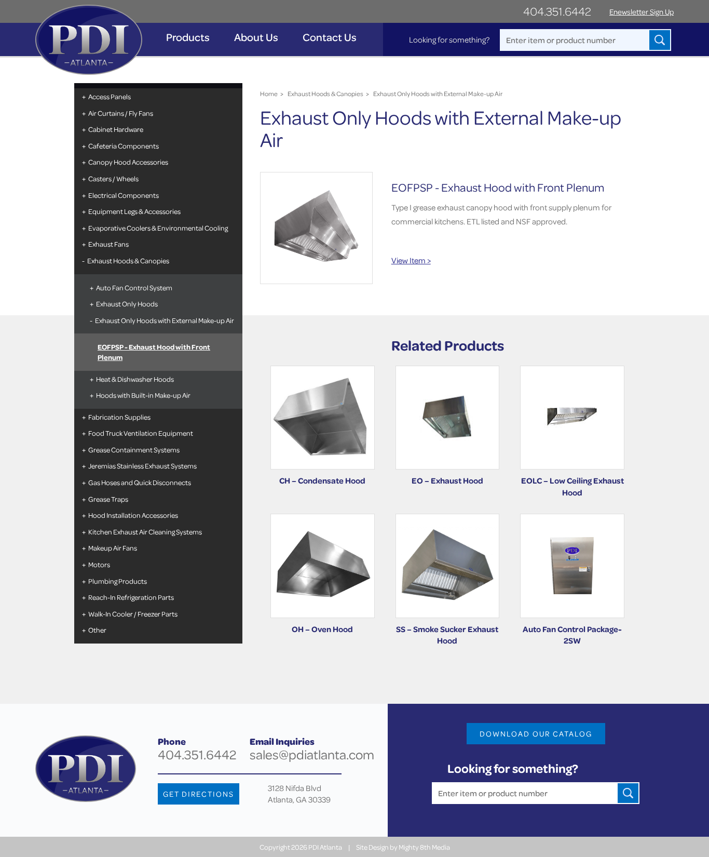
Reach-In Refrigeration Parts (131, 597)
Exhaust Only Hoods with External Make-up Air (164, 320)
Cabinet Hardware (115, 129)
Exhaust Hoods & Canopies (128, 260)
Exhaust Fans (108, 244)
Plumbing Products (117, 581)
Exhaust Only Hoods (127, 304)
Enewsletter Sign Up (641, 11)
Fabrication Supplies (119, 417)
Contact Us (330, 37)
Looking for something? (449, 39)
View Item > (411, 260)
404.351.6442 (557, 11)
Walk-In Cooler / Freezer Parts (133, 614)
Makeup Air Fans (112, 548)
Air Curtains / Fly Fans (120, 113)
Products (188, 37)
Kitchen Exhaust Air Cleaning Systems (145, 532)
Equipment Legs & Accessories (134, 211)
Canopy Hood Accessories (128, 162)
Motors (99, 564)
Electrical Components (123, 195)
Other (97, 630)
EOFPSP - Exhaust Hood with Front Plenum (154, 352)
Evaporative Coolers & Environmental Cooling (158, 228)
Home (269, 93)
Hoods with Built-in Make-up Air (143, 395)
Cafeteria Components (123, 146)
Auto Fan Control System (134, 287)
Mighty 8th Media (424, 847)
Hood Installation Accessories (133, 515)
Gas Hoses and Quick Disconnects (139, 482)
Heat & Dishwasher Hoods (135, 379)
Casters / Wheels (113, 178)
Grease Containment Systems (134, 449)
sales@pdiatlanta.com (312, 754)
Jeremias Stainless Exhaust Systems (142, 466)
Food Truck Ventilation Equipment (140, 433)
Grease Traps (108, 499)
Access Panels (109, 96)
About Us (256, 37)
